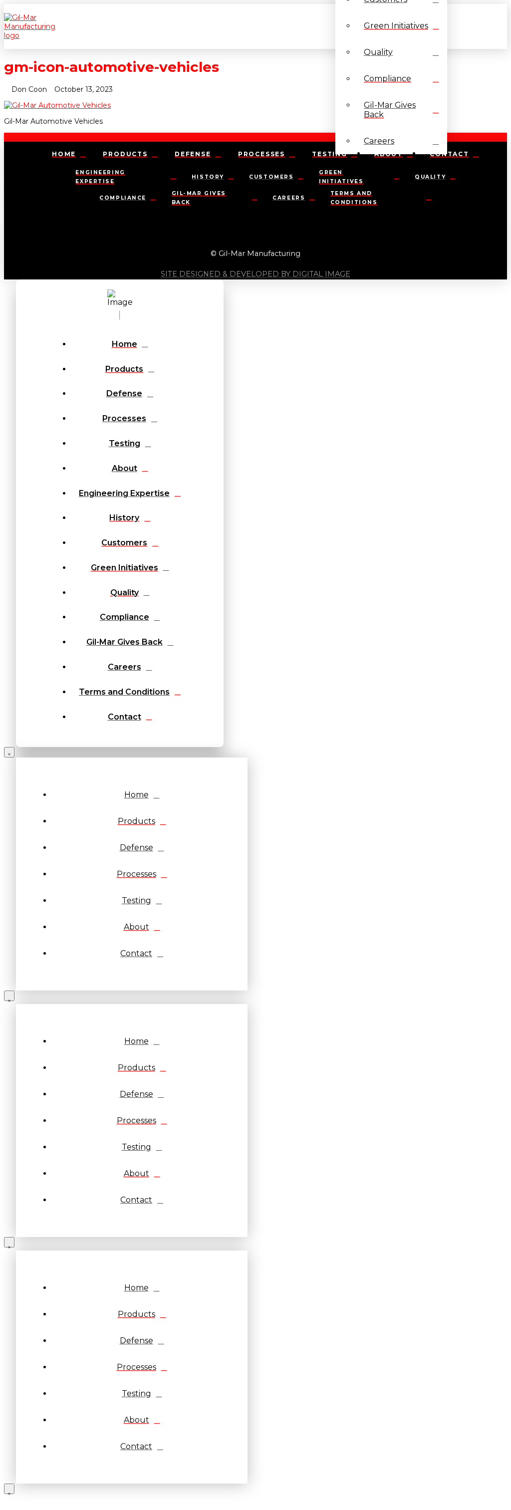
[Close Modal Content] (9, 752)
